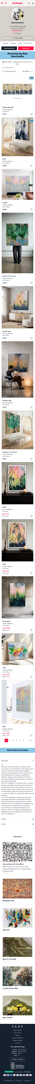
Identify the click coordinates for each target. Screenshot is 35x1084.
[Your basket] (33, 3)
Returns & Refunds (17, 1038)
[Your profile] (29, 3)
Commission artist (9, 48)
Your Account (17, 1033)
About (20, 43)
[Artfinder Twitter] (16, 1027)
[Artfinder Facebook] (12, 1027)
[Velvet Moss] (17, 604)
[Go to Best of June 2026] (17, 949)
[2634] (17, 547)
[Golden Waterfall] (17, 95)
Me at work (28, 43)
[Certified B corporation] (17, 1065)
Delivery (17, 1035)
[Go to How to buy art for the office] (17, 858)
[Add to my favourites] (31, 114)
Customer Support (17, 1040)
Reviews (13, 43)
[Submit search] (5, 3)
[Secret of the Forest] (17, 248)
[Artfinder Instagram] (19, 1027)
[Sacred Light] (17, 313)
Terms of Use (18, 1080)
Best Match (25, 71)
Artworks (5, 43)
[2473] (17, 708)
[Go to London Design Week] (17, 979)
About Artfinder (17, 1030)
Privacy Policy (27, 1080)
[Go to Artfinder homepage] (17, 3)
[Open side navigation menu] (2, 3)
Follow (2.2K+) (19, 38)
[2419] (17, 655)
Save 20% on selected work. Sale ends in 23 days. (18, 63)
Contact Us (17, 1043)
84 (30, 740)
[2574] (17, 142)
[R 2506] (17, 190)
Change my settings (17, 1059)
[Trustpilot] (17, 1071)
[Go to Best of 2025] (17, 1008)
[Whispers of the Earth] (17, 435)
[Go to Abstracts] (17, 920)
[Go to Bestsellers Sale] (17, 891)
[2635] (17, 489)
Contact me (26, 48)
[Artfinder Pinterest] (22, 1027)
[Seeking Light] (17, 375)
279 (23, 28)
